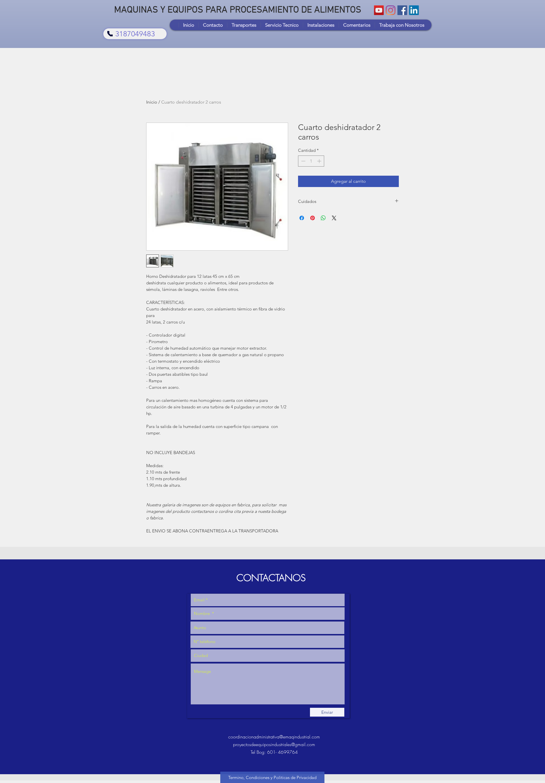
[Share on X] (334, 218)
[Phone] (110, 33)
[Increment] (320, 161)
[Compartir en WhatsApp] (323, 218)
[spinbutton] (311, 161)
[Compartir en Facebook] (301, 218)
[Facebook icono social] (402, 10)
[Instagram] (390, 10)
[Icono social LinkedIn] (414, 10)
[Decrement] (303, 161)
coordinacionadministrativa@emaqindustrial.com (274, 737)
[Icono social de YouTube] (379, 10)
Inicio (151, 102)
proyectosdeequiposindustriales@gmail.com (274, 744)
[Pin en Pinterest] (312, 218)
